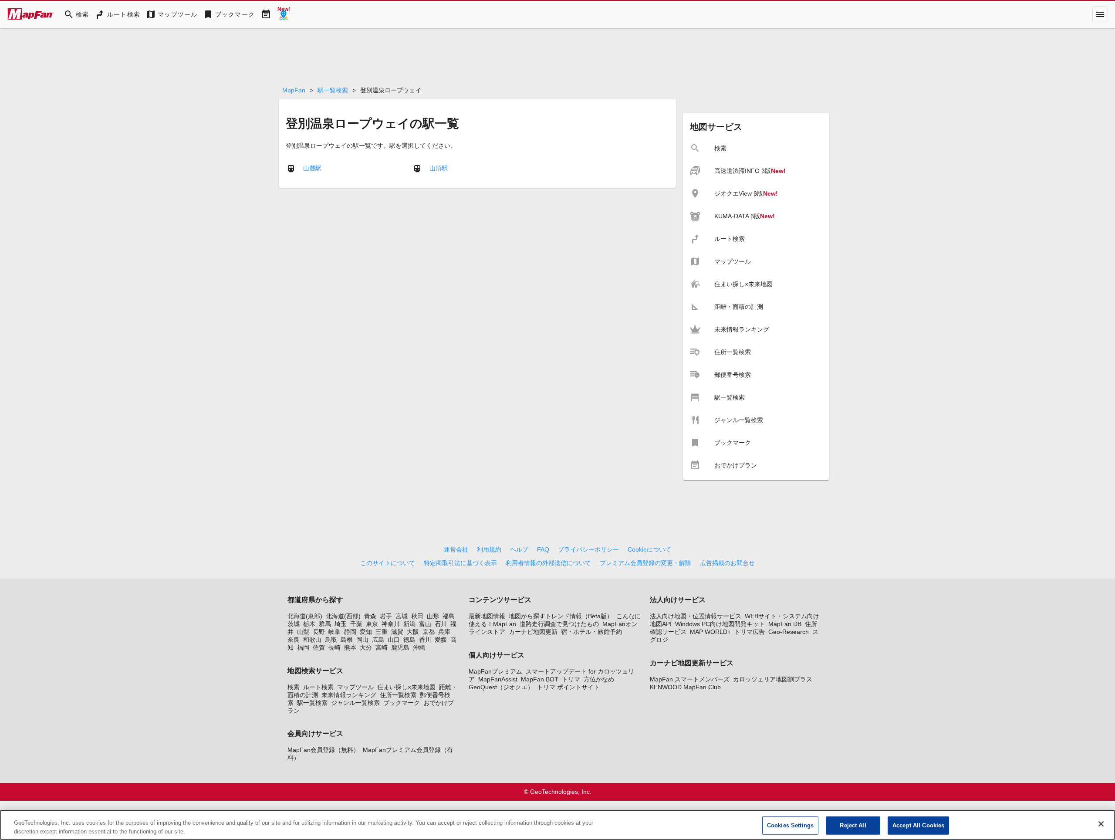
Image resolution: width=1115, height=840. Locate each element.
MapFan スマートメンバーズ (690, 679)
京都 (428, 631)
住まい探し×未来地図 (406, 687)
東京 (372, 623)
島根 (347, 639)
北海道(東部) (304, 616)
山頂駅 (438, 167)
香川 (425, 639)
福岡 (303, 647)
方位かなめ (599, 679)
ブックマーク (401, 702)
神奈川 (391, 623)
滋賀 (397, 631)
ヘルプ (519, 549)
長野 (319, 631)
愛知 (366, 631)
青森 (370, 616)
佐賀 (319, 647)
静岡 (350, 631)
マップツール (355, 687)
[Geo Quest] (283, 14)
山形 (433, 616)
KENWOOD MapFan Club (685, 687)
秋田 (417, 616)
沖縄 (419, 647)
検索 (293, 687)
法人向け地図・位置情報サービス (695, 616)
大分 (366, 647)
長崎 (334, 647)
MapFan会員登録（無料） (323, 749)
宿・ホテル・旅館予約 (591, 631)
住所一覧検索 (398, 694)
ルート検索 (318, 687)
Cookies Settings (790, 825)
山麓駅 (312, 167)
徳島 (409, 639)
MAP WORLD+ (710, 631)
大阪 (413, 631)
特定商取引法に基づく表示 (460, 562)
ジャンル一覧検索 (355, 702)
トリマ (571, 679)
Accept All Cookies (918, 825)
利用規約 (489, 549)
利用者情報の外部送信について (548, 562)
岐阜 (334, 631)
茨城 (293, 623)
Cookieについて (649, 549)
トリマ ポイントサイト (568, 687)
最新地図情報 (487, 616)
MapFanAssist (497, 679)
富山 (425, 623)
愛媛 (441, 639)
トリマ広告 (749, 631)
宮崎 (381, 647)
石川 (441, 623)
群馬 (325, 623)
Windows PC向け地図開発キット (720, 623)
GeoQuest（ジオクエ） (501, 687)
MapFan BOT (539, 679)
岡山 (362, 639)
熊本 (350, 647)
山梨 (303, 631)
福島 (449, 616)
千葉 (356, 623)
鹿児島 (400, 647)
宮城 (401, 616)
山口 (394, 639)
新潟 (409, 623)
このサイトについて (387, 562)
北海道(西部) (343, 616)
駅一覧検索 (333, 90)
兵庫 (444, 631)
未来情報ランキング (348, 694)
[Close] (1101, 823)
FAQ (543, 549)
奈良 (293, 639)
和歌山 (312, 639)
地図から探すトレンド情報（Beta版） (561, 616)
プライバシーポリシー (588, 549)
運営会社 (456, 549)
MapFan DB (784, 623)
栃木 (309, 623)
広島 (378, 639)
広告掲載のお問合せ (727, 562)
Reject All (853, 825)
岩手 (386, 616)
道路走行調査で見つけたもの (559, 623)
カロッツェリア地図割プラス (772, 679)
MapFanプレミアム (495, 671)
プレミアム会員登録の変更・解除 (645, 562)
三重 (381, 631)
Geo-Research (788, 631)
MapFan (293, 90)
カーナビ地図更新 (533, 631)
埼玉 (340, 623)
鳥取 (331, 639)
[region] (557, 825)
